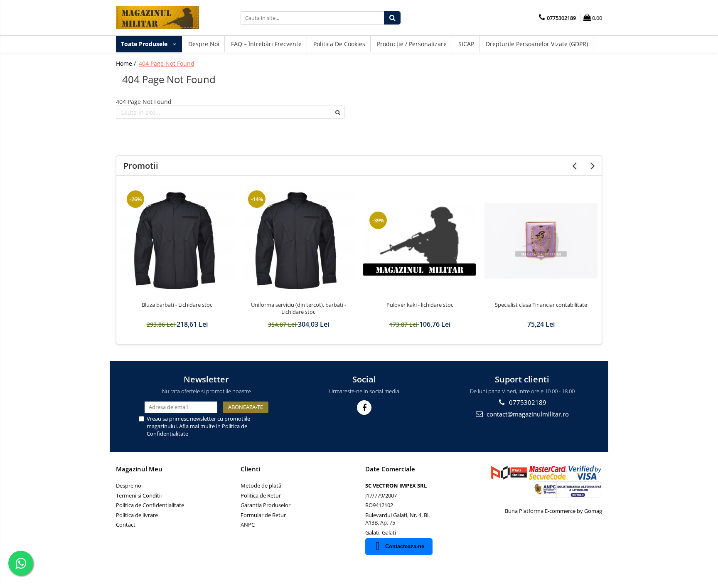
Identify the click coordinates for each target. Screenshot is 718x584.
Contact (125, 524)
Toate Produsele (145, 44)
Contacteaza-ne (404, 546)
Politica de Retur (261, 495)
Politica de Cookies (339, 44)
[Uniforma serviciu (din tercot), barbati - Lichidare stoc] (298, 240)
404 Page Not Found (166, 63)
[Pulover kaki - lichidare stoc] (419, 240)
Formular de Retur (263, 515)
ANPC (248, 524)
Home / (127, 63)
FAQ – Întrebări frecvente (266, 44)
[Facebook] (364, 407)
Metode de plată (261, 485)
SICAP (466, 44)
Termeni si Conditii (139, 495)
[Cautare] (392, 18)
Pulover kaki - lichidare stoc (419, 304)
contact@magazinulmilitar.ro (527, 414)
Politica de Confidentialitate (150, 505)
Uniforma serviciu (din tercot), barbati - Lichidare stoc (298, 308)
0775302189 (526, 402)
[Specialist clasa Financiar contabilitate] (541, 241)
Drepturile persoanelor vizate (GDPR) (537, 44)
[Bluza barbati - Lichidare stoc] (177, 240)
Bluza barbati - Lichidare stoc (177, 304)
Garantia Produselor (265, 505)
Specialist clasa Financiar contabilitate (541, 304)
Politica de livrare (137, 515)
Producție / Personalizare (412, 44)
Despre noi (203, 44)
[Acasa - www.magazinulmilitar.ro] (157, 17)
